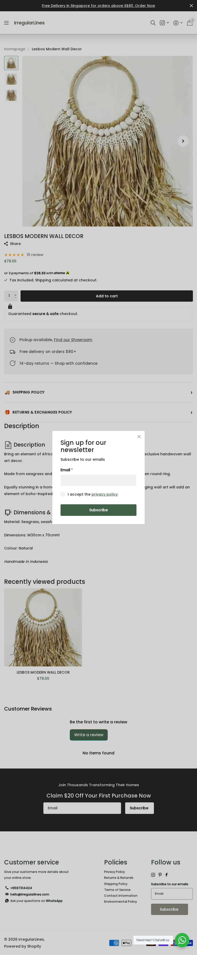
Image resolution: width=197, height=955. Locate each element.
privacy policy (105, 494)
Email (67, 469)
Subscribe (98, 510)
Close (139, 436)
